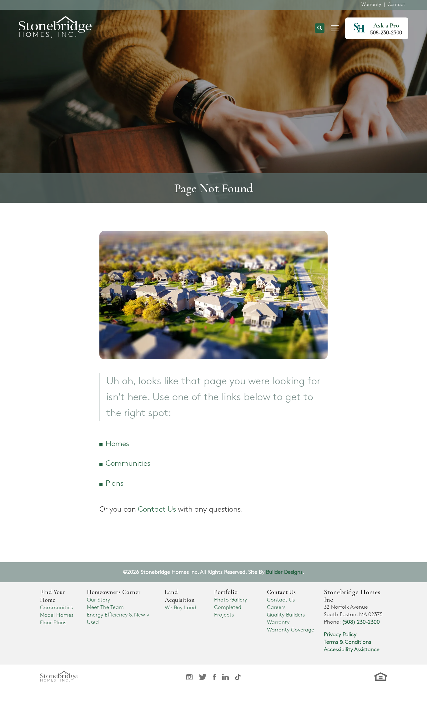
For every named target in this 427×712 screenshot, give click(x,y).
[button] (319, 28)
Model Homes (56, 615)
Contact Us (157, 509)
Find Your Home (52, 596)
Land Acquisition (180, 596)
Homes (117, 443)
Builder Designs (284, 572)
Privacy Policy (340, 634)
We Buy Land (180, 607)
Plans (114, 483)
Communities (128, 463)
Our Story (98, 599)
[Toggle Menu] (335, 28)
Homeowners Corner (114, 592)
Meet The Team (105, 607)
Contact (396, 4)
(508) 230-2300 (361, 622)
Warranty (371, 4)
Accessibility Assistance (351, 649)
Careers (276, 607)
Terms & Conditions (347, 642)
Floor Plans (53, 622)
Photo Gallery (230, 599)
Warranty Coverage (290, 629)
